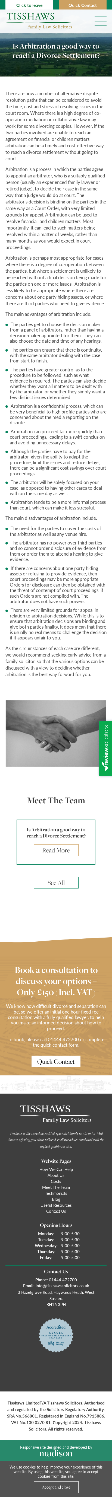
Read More (56, 850)
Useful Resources (56, 1205)
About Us (56, 1175)
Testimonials (56, 1193)
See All (56, 882)
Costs (56, 1181)
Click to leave (29, 5)
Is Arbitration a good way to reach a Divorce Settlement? (56, 832)
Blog (56, 1199)
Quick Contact (83, 5)
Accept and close (56, 1487)
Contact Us (56, 1211)
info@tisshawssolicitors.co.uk (62, 1285)
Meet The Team (56, 1187)
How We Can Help (56, 1169)
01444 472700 (63, 1279)
